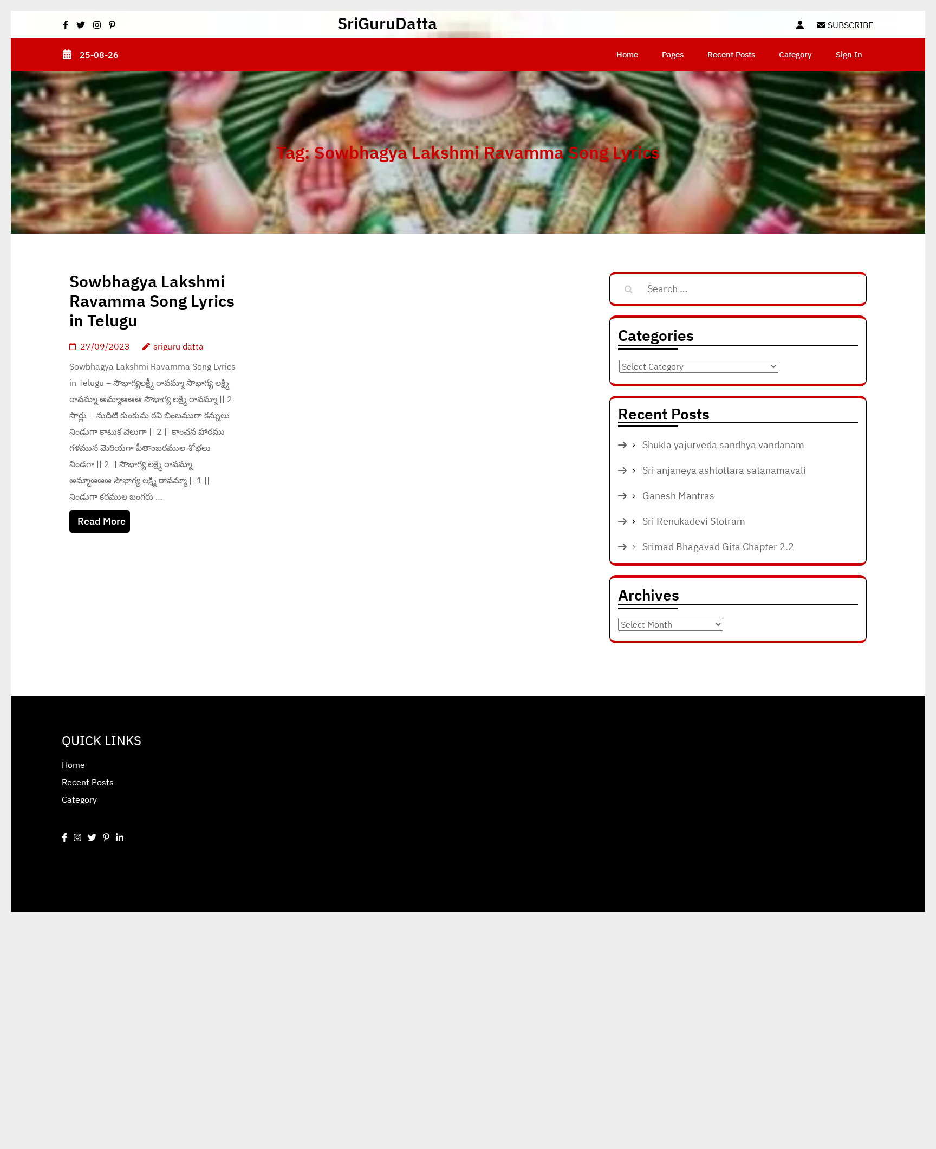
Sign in (849, 54)
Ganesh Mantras (678, 495)
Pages (673, 54)
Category (795, 54)
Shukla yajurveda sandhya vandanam (723, 444)
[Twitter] (92, 837)
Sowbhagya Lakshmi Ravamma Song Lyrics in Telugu (152, 300)
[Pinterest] (106, 837)
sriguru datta (178, 346)
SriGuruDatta (387, 23)
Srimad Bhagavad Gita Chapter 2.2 (718, 546)
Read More (101, 521)
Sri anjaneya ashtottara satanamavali (724, 470)
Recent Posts (731, 54)
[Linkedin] (119, 837)
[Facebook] (64, 837)
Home (627, 54)
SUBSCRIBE (849, 25)
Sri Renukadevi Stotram (693, 521)
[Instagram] (77, 837)
